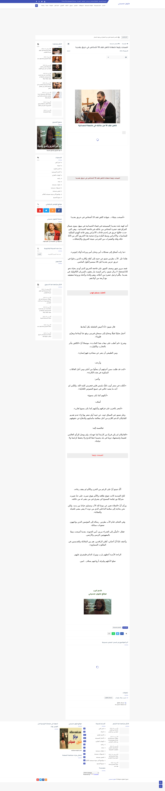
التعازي (62, 5)
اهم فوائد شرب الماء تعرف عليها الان (108, 37)
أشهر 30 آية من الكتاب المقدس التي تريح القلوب (44, 67)
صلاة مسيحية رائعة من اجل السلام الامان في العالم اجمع (44, 86)
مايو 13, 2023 (47, 57)
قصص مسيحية (114, 44)
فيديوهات (81, 5)
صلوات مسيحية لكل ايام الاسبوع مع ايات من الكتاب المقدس (44, 301)
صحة (47, 5)
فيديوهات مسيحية (55, 188)
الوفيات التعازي (56, 175)
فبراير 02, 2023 (46, 65)
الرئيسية (124, 44)
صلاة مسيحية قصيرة (45, 318)
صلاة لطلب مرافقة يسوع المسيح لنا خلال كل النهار (44, 104)
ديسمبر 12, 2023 (46, 92)
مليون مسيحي (124, 4)
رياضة (42, 5)
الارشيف (83, 1)
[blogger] (39, 1)
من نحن (88, 1)
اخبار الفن (56, 5)
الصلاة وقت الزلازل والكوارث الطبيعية (113, 748)
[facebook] (36, 1)
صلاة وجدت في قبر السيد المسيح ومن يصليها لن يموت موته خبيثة (44, 77)
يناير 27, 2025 (47, 333)
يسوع (71, 5)
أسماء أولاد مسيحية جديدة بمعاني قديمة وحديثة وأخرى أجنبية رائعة (44, 96)
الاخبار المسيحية (56, 172)
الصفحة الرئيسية (102, 1)
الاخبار (103, 5)
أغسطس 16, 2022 (46, 48)
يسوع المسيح (56, 197)
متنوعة (51, 5)
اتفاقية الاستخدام (94, 1)
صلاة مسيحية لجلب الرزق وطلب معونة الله (44, 335)
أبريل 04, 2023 (46, 73)
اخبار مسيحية (97, 5)
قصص (76, 5)
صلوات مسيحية (89, 5)
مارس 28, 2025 (46, 83)
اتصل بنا (79, 1)
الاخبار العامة (57, 169)
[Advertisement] (82, 22)
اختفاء (66, 5)
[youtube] (44, 1)
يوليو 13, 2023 (46, 102)
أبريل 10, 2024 (46, 297)
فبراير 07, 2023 (113, 746)
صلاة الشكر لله (47, 112)
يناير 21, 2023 (47, 110)
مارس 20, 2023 (46, 316)
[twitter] (42, 1)
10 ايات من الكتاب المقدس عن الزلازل (113, 731)
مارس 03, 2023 (113, 728)
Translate (96, 774)
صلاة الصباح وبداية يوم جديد (44, 58)
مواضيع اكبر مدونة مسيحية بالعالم (51, 194)
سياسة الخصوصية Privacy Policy (69, 1)
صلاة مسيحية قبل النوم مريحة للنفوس (45, 51)
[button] (122, 633)
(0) (68, 51)
